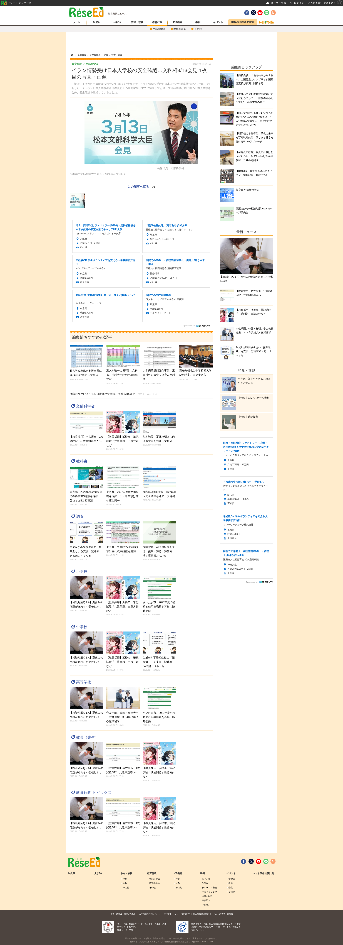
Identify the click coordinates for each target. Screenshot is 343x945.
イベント (218, 22)
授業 (125, 879)
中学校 (81, 627)
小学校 (81, 571)
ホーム (76, 22)
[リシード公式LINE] (265, 861)
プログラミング (209, 892)
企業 (230, 887)
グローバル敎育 (209, 887)
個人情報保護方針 (201, 914)
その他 (198, 29)
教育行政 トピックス (94, 792)
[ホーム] (72, 55)
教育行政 (157, 22)
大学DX (117, 22)
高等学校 (83, 682)
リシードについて (182, 914)
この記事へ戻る (141, 186)
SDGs (205, 883)
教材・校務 (137, 22)
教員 (230, 883)
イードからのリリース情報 (221, 914)
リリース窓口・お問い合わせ (123, 914)
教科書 (81, 461)
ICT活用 (206, 879)
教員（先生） (87, 737)
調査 (80, 516)
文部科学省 (159, 29)
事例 (197, 22)
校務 (125, 883)
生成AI (96, 22)
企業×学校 (207, 896)
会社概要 (167, 914)
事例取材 (206, 900)
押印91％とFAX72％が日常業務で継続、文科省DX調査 (113, 393)
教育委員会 (179, 29)
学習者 (231, 879)
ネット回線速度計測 (263, 873)
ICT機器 (177, 22)
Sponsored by (189, 326)
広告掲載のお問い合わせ (149, 914)
